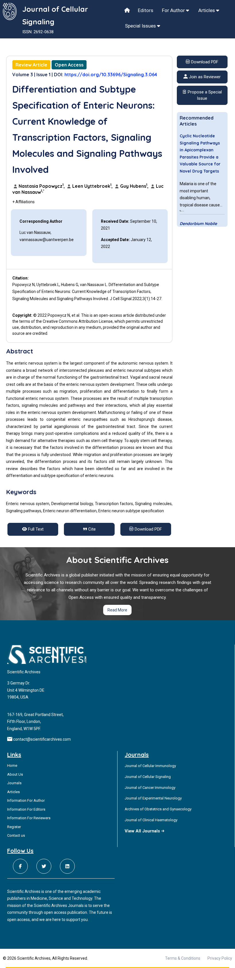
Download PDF (204, 61)
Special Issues (141, 26)
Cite (91, 529)
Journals (14, 783)
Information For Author (26, 800)
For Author (174, 10)
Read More (117, 610)
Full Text (35, 529)
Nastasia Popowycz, (41, 186)
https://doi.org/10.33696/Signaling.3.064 (110, 74)
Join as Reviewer (204, 76)
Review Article (31, 65)
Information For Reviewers (28, 818)
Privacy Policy (219, 958)
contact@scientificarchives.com (42, 739)
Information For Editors (26, 809)
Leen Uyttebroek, (92, 186)
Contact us (16, 835)
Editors (145, 10)
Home (12, 765)
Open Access (69, 65)
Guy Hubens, (134, 186)
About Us (15, 774)
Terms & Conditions (182, 958)
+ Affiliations (23, 202)
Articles (207, 10)
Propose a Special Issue (204, 95)
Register (14, 827)
